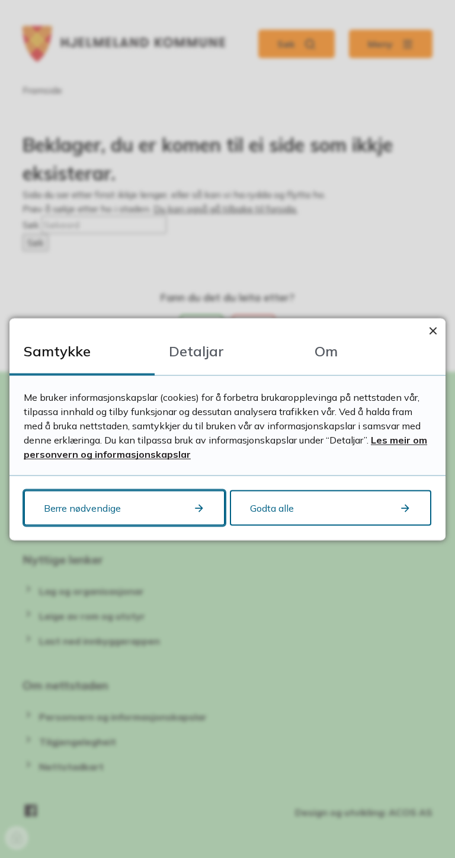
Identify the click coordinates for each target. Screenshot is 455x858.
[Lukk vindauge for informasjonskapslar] (433, 330)
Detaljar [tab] (196, 350)
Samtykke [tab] (57, 350)
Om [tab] (326, 350)
